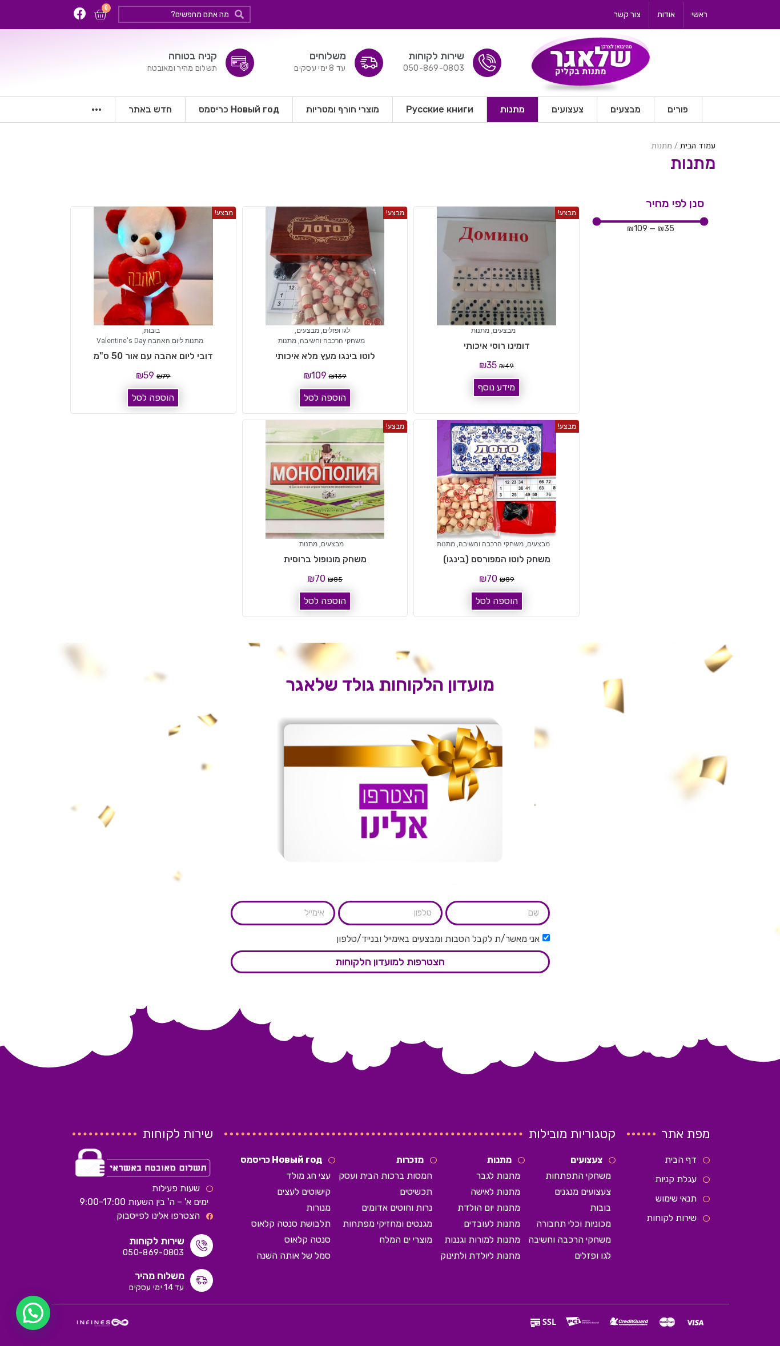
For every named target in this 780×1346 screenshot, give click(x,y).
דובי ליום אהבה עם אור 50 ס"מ (153, 355)
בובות (152, 331)
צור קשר (627, 14)
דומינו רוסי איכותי (497, 345)
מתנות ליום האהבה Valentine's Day (150, 341)
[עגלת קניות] (100, 14)
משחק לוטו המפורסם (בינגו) (496, 559)
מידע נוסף (496, 387)
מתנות (480, 331)
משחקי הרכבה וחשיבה (332, 341)
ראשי (699, 14)
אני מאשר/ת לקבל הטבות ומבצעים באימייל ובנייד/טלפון (438, 938)
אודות (666, 14)
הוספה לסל (325, 397)
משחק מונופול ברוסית (325, 559)
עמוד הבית (697, 146)
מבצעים (504, 331)
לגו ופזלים (336, 331)
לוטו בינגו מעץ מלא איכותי (325, 355)
